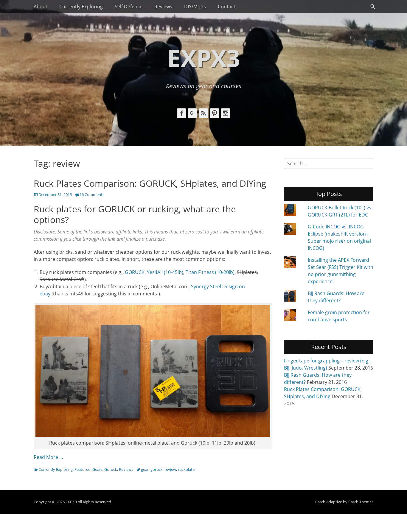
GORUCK (135, 272)
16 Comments (92, 194)
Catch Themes (360, 501)
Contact (226, 6)
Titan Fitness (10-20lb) (210, 272)
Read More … (48, 457)
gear (145, 469)
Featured (82, 469)
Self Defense (128, 6)
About (40, 6)
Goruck (110, 469)
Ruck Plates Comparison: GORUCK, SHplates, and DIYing (150, 183)
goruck (156, 469)
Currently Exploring (81, 6)
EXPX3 (203, 57)
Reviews (163, 6)
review (170, 469)
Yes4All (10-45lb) (165, 272)
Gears (97, 469)
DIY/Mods (195, 6)
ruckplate (186, 469)
